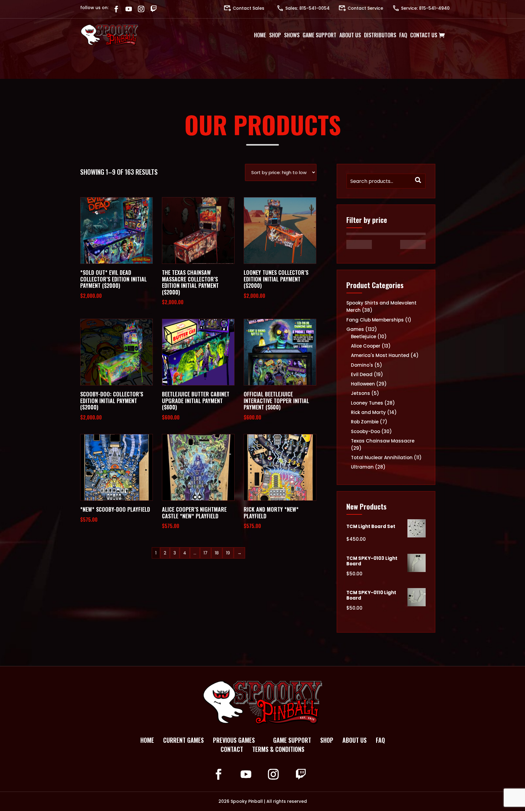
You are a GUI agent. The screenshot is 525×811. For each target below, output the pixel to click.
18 (217, 553)
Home (260, 35)
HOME (147, 740)
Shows (292, 35)
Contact (232, 749)
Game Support (319, 35)
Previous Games (234, 740)
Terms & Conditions (278, 749)
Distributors (380, 35)
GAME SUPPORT (292, 740)
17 (206, 553)
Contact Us (423, 35)
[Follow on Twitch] (153, 8)
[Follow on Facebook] (116, 9)
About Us (350, 35)
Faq (403, 35)
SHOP (326, 740)
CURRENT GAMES (183, 740)
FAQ (380, 740)
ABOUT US (354, 740)
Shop (275, 35)
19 (228, 553)
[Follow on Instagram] (141, 9)
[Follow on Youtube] (128, 9)
